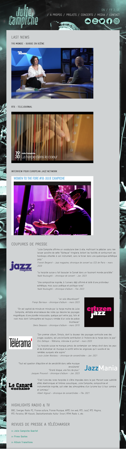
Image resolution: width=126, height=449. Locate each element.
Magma (97, 410)
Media (101, 14)
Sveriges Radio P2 (24, 410)
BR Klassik (29, 413)
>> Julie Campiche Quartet (24, 430)
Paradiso (19, 413)
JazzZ (86, 410)
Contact (114, 14)
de (118, 10)
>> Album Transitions (22, 442)
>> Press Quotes (19, 436)
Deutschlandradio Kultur (50, 413)
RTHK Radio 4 (72, 413)
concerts (87, 14)
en (103, 10)
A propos (56, 14)
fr (110, 10)
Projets (71, 14)
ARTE (71, 410)
